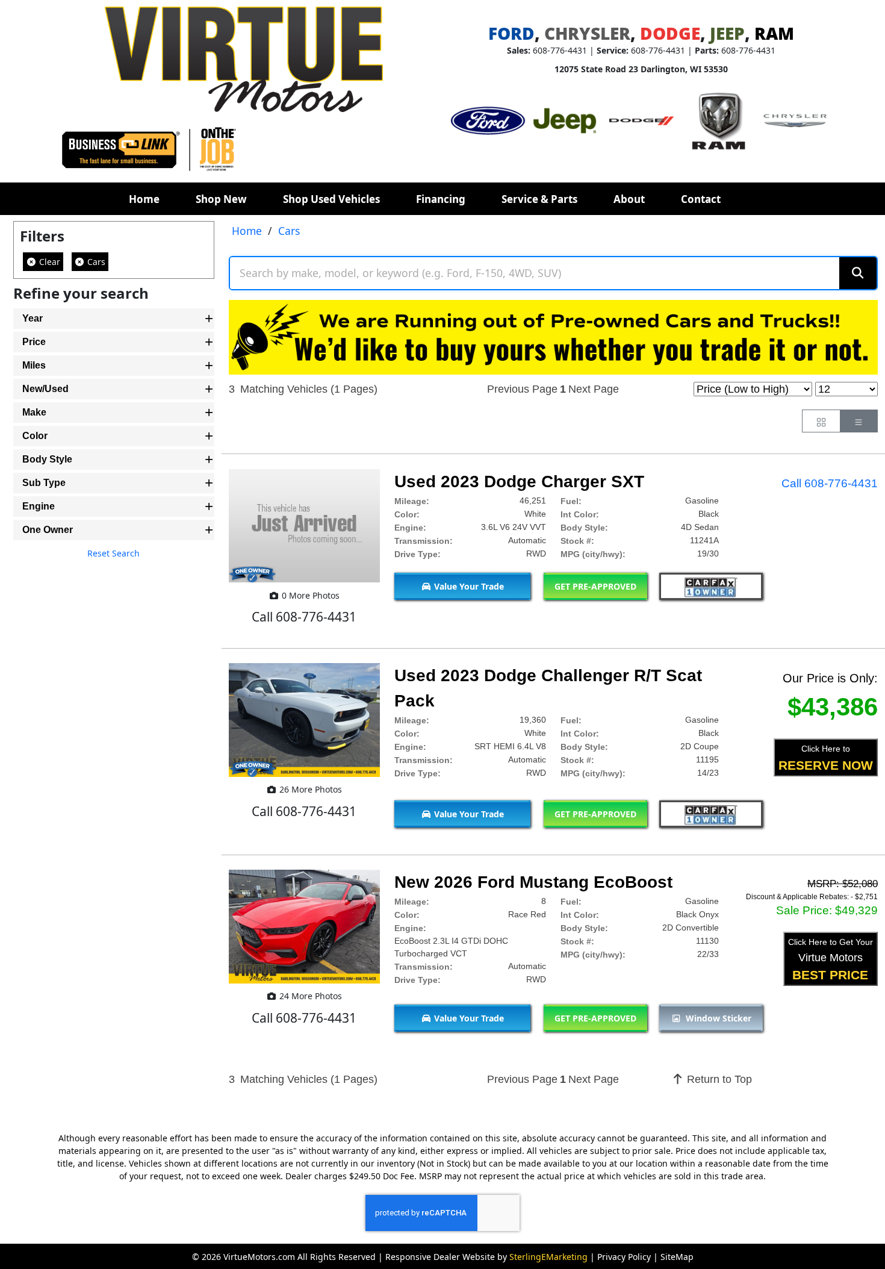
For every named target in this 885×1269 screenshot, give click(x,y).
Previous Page (522, 389)
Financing (440, 199)
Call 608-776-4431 (829, 483)
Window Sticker (716, 1018)
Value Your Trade (468, 586)
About (629, 199)
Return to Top (718, 1079)
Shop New (221, 199)
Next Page (593, 389)
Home (144, 199)
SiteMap (677, 1256)
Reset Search (113, 553)
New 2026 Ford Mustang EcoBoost (533, 882)
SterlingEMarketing (548, 1256)
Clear (48, 261)
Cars (95, 261)
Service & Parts (539, 199)
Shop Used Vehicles (331, 199)
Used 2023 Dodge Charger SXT (519, 481)
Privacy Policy (624, 1256)
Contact (701, 199)
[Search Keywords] (858, 273)
